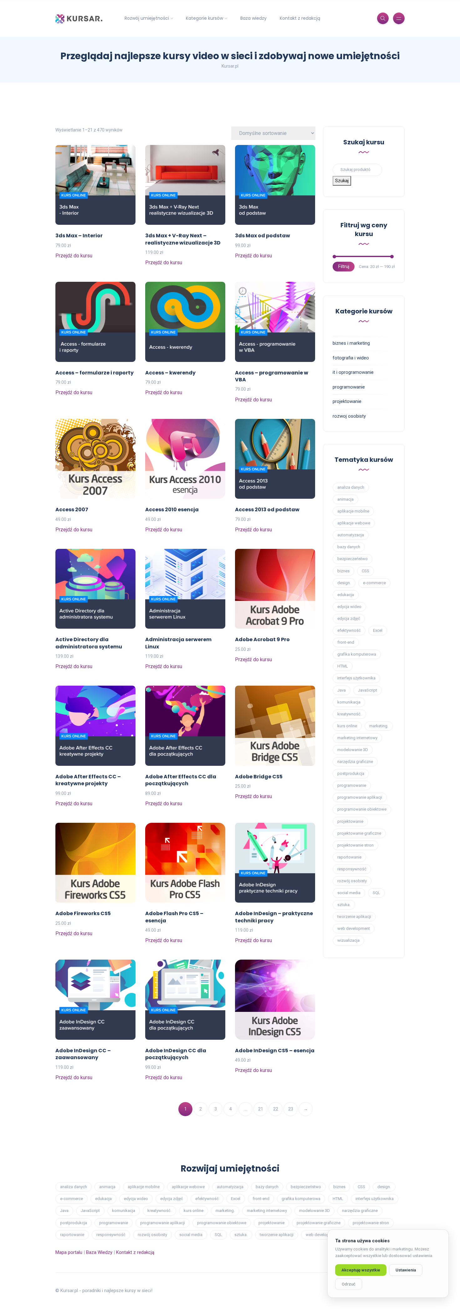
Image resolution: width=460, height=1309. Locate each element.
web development (353, 928)
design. (344, 582)
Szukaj (342, 180)
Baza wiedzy (253, 18)
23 (290, 1108)
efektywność (349, 630)
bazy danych (348, 546)
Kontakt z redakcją (300, 18)
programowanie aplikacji (359, 797)
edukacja (345, 594)
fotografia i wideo (351, 358)
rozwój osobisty (352, 881)
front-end (345, 642)
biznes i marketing (351, 343)
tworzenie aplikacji (354, 916)
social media (348, 892)
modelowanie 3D (352, 749)
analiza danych (350, 487)
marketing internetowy (357, 737)
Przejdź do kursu (73, 256)
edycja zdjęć (348, 618)
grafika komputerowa (356, 654)
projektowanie (347, 401)
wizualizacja (348, 940)
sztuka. (343, 904)
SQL (376, 892)
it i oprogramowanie (353, 372)
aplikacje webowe (353, 523)
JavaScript (367, 690)
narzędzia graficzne (355, 761)
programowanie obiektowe (361, 809)
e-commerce (374, 582)
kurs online (347, 726)
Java (341, 690)
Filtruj (343, 266)
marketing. (378, 726)
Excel (377, 630)
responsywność (351, 869)
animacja (345, 499)
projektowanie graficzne (359, 833)
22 (275, 1108)
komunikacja (348, 702)
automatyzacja (350, 535)
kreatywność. (349, 714)
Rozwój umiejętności (147, 18)
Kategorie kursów (204, 18)
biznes (343, 571)
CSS (365, 571)
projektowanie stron (355, 845)
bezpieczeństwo (352, 558)
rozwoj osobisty (349, 416)
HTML (342, 666)
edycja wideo (349, 606)
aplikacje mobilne (353, 511)
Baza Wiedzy (99, 1252)
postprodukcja (350, 773)
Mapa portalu (68, 1252)
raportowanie (349, 857)
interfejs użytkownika (356, 678)
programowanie (349, 387)
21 (260, 1108)
